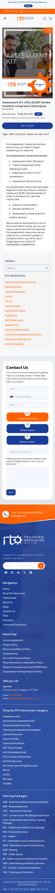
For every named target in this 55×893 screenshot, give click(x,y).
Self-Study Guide (14, 320)
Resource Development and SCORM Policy (25, 667)
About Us (8, 602)
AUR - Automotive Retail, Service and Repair (26, 802)
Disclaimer (8, 620)
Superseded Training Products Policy (22, 671)
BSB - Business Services (15, 806)
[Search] (47, 268)
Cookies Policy (10, 653)
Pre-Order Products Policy (17, 658)
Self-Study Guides (12, 747)
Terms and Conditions (14, 624)
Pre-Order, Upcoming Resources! (20, 765)
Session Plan (11, 324)
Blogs (6, 606)
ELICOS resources (12, 761)
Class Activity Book (15, 310)
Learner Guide (12, 305)
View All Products (14, 343)
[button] (5, 18)
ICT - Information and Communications (23, 840)
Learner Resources (15, 291)
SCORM (7, 783)
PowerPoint (11, 315)
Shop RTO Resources (14, 593)
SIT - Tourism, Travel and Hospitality (22, 867)
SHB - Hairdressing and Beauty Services (23, 863)
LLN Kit (8, 296)
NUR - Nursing (10, 849)
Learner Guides (11, 738)
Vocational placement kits (16, 725)
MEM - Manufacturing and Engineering (23, 845)
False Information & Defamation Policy (23, 662)
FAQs (5, 615)
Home (6, 588)
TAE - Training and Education (18, 872)
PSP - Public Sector (13, 854)
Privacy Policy (10, 644)
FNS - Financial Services (15, 831)
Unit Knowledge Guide (17, 329)
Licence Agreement (13, 640)
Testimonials (9, 597)
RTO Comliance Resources (17, 756)
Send (11, 492)
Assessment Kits (11, 716)
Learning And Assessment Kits (19, 720)
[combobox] (27, 268)
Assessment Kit (13, 286)
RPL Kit (8, 301)
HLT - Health (9, 836)
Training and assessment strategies (21, 729)
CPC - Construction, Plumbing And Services (26, 815)
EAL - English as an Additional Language (23, 827)
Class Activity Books (13, 743)
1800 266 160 (13, 11)
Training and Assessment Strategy (23, 334)
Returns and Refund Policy (17, 649)
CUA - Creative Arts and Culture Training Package (24, 821)
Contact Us (9, 611)
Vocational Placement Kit (18, 339)
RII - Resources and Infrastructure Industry (25, 858)
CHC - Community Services (17, 810)
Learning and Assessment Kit (20, 282)
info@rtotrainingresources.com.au (37, 11)
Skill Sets (7, 779)
